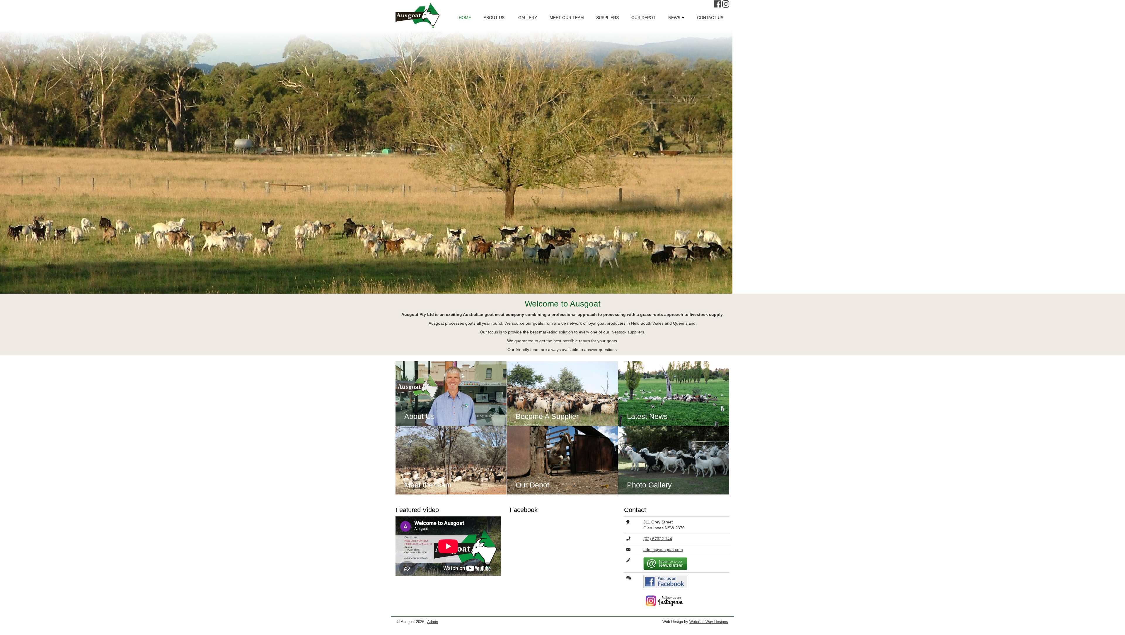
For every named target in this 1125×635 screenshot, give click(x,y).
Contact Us (710, 17)
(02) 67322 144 (657, 538)
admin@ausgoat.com (663, 549)
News (674, 17)
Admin (432, 622)
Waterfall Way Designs (708, 622)
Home (465, 17)
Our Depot (643, 17)
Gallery (527, 17)
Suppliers (607, 17)
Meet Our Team (567, 17)
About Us (494, 17)
